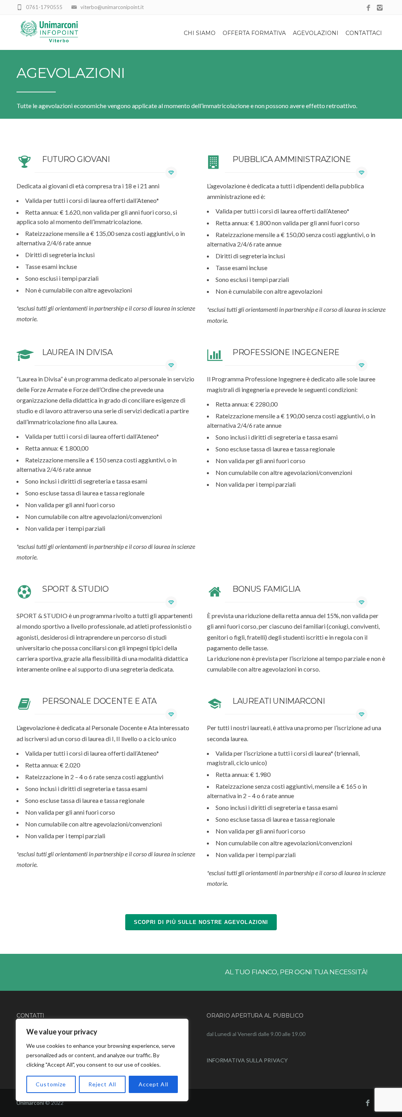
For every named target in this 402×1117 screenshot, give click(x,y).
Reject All (102, 1084)
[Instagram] (380, 8)
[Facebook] (368, 8)
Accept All (153, 1084)
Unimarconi (30, 1102)
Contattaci (363, 33)
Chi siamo (200, 33)
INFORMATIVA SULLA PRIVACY (247, 1060)
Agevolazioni (315, 33)
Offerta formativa (254, 33)
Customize (51, 1084)
